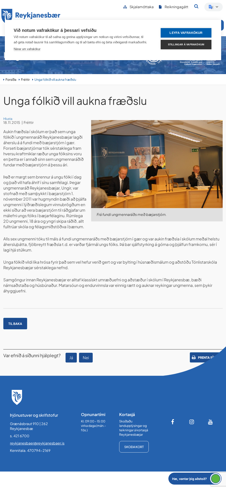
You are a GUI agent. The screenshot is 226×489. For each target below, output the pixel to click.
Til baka (15, 324)
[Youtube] (210, 421)
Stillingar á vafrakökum (186, 44)
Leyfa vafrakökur (186, 33)
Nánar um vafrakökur (27, 49)
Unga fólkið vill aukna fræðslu (55, 79)
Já (71, 357)
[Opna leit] (196, 6)
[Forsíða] (31, 17)
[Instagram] (191, 421)
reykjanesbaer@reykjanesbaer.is (37, 443)
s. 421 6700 (19, 435)
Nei (86, 357)
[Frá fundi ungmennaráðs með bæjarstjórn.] (157, 164)
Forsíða (11, 79)
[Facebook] (173, 421)
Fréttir (25, 79)
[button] (195, 479)
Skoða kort (134, 447)
